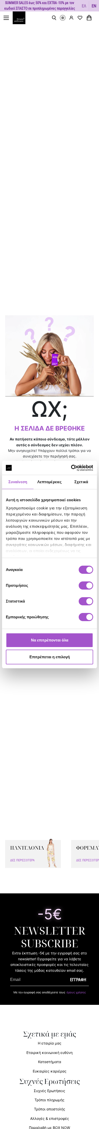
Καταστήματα (49, 1062)
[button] (84, 5)
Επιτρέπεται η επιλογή (49, 657)
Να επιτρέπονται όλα (49, 640)
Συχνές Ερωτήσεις (49, 1091)
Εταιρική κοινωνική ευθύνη (49, 1052)
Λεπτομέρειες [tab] (49, 482)
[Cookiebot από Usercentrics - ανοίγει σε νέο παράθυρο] (71, 468)
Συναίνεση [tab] (17, 482)
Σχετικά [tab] (81, 482)
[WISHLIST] (80, 18)
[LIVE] (62, 17)
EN (94, 6)
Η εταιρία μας (49, 1043)
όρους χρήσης (76, 992)
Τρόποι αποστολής (49, 1109)
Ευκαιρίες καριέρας (50, 1071)
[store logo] (21, 17)
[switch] (86, 588)
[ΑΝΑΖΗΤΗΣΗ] (54, 17)
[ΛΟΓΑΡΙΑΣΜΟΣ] (71, 18)
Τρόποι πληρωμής (49, 1100)
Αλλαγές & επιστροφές (49, 1118)
